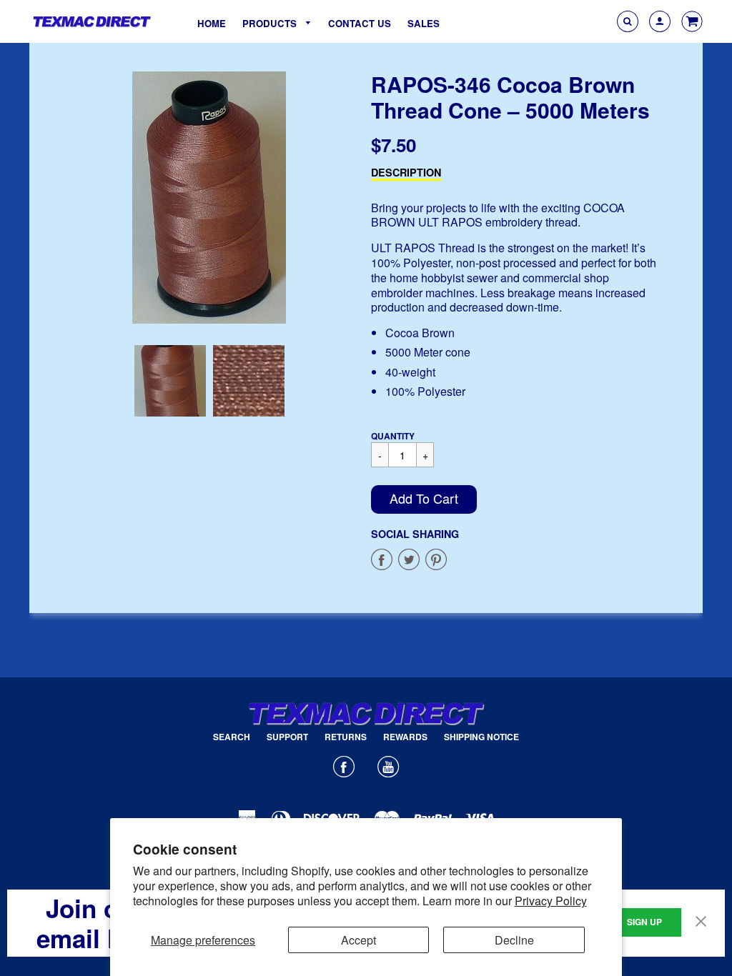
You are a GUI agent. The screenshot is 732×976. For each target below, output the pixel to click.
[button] (424, 499)
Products (271, 23)
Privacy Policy (551, 900)
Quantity (393, 435)
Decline (514, 940)
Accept (358, 940)
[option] (209, 197)
